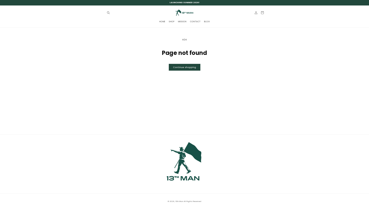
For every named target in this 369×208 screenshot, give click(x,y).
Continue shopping (184, 67)
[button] (108, 13)
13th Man (179, 201)
